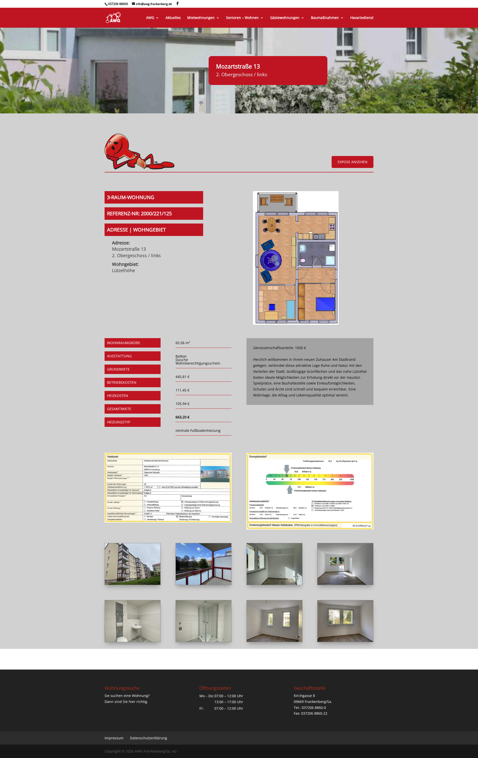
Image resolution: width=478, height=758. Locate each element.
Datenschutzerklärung (148, 738)
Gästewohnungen (284, 18)
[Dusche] (203, 640)
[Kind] (274, 640)
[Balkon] (203, 583)
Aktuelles (173, 18)
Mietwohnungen (201, 18)
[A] (132, 583)
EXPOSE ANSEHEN (352, 161)
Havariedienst (361, 18)
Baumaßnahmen (325, 18)
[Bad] (132, 640)
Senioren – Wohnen (242, 18)
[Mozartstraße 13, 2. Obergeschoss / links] (295, 323)
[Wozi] (345, 583)
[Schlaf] (345, 640)
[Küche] (274, 583)
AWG (150, 18)
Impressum (114, 738)
